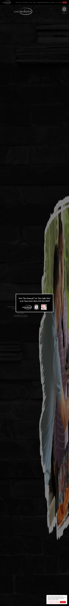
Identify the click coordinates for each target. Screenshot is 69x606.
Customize (51, 602)
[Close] (66, 595)
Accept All (63, 602)
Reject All (56, 602)
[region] (56, 599)
